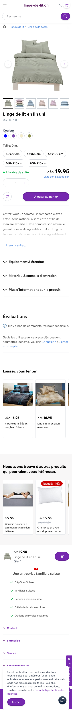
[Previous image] (8, 64)
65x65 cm (34, 154)
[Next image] (64, 64)
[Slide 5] (53, 103)
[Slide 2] (19, 103)
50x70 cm (12, 154)
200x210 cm (38, 163)
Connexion (49, 341)
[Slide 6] (65, 103)
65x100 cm (55, 154)
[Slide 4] (42, 103)
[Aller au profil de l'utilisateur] (60, 5)
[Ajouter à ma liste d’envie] (7, 196)
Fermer (16, 702)
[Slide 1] (8, 103)
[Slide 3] (31, 103)
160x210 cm (14, 163)
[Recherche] (65, 16)
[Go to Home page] (36, 5)
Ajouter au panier (46, 196)
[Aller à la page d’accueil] (4, 26)
